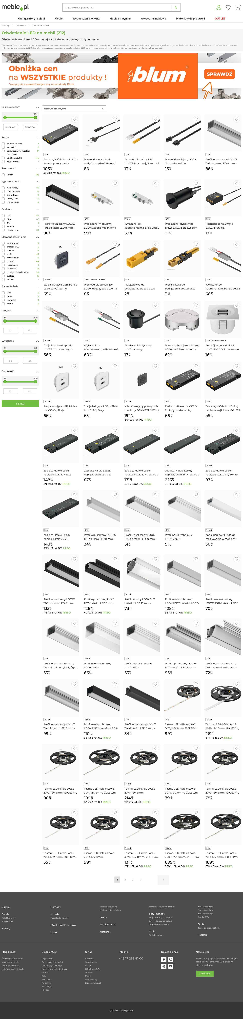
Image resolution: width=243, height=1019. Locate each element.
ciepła (23, 296)
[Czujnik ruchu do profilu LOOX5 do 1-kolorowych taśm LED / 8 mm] (60, 319)
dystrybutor (23, 243)
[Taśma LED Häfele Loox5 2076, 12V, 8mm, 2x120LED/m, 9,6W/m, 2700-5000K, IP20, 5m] (141, 762)
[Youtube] (170, 966)
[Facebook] (163, 959)
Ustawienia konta (10, 965)
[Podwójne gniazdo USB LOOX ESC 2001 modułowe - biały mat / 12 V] (222, 319)
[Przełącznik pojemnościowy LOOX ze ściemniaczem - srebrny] (182, 319)
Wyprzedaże (23, 161)
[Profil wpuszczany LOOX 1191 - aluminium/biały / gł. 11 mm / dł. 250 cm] (60, 637)
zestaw (23, 279)
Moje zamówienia (10, 962)
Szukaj (176, 7)
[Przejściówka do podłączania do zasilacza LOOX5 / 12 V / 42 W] (182, 258)
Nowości (23, 147)
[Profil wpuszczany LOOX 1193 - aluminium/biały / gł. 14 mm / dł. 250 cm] (222, 637)
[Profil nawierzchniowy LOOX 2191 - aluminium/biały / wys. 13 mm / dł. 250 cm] (141, 637)
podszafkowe (23, 191)
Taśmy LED (23, 198)
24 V (23, 219)
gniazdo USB (23, 246)
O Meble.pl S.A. (92, 969)
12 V (23, 215)
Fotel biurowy (9, 918)
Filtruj (20, 404)
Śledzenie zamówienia (12, 958)
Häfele (23, 174)
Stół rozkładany (205, 906)
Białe (23, 292)
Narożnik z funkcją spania (161, 906)
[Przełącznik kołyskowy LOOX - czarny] (141, 319)
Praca (88, 965)
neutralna (23, 300)
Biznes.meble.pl (93, 983)
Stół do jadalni (156, 935)
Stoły (152, 931)
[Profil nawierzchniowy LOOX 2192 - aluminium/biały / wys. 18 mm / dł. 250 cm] (101, 637)
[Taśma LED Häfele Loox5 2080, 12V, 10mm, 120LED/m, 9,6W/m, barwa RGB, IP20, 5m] (182, 826)
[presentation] (6, 76)
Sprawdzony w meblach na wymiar (23, 152)
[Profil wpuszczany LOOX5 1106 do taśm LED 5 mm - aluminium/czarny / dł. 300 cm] (60, 572)
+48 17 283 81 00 (131, 958)
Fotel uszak (7, 921)
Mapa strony (91, 979)
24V (23, 223)
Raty (44, 976)
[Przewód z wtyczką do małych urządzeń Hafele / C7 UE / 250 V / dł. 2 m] (101, 133)
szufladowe (23, 195)
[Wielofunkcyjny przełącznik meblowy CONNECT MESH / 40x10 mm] (141, 380)
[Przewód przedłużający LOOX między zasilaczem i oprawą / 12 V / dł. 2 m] (101, 258)
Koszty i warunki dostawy (54, 969)
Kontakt (89, 958)
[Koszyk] (238, 7)
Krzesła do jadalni (59, 918)
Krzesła (55, 914)
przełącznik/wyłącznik (23, 272)
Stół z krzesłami (205, 910)
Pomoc (45, 972)
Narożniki (105, 931)
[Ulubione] (228, 7)
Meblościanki (108, 924)
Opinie (88, 972)
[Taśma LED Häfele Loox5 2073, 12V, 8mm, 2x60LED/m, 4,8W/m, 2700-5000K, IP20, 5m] (101, 826)
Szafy (201, 924)
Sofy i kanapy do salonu (160, 917)
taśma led (23, 268)
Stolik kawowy (205, 913)
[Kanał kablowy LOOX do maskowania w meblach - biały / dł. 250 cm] (222, 508)
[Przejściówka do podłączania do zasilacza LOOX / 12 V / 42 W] (141, 258)
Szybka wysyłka (23, 158)
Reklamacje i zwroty (52, 965)
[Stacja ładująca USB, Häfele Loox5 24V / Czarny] (60, 258)
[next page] (163, 880)
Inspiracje (46, 986)
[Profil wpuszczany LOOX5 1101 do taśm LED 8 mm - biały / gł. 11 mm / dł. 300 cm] (101, 508)
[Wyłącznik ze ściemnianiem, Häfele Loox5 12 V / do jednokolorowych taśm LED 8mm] (222, 258)
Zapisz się (204, 973)
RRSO (66, 172)
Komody (56, 906)
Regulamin (47, 958)
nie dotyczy (23, 187)
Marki (88, 976)
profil (23, 254)
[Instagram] (170, 959)
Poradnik (46, 983)
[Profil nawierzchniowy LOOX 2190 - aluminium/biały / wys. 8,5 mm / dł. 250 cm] (182, 508)
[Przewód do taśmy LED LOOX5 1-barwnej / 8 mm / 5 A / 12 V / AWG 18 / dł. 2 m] (141, 133)
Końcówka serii (23, 143)
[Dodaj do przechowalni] (75, 119)
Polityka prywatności (52, 962)
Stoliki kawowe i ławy (63, 924)
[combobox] (74, 108)
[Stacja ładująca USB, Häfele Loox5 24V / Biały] (60, 380)
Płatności (46, 979)
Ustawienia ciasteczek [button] (12, 969)
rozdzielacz (23, 265)
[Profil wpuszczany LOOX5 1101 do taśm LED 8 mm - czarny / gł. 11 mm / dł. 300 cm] (141, 698)
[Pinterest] (163, 966)
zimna (23, 303)
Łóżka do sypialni (108, 906)
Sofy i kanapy (157, 913)
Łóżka (54, 932)
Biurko (6, 906)
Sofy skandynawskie (159, 924)
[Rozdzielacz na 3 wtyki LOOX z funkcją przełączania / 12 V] (222, 197)
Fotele (5, 914)
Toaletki (202, 934)
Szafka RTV (203, 917)
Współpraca (91, 962)
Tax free (45, 990)
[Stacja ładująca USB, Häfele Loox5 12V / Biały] (101, 380)
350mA (23, 226)
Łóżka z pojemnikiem (110, 910)
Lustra (103, 917)
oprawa (23, 250)
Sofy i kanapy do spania (160, 921)
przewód (23, 261)
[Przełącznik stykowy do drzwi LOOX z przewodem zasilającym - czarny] (182, 197)
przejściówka (23, 257)
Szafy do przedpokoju (209, 928)
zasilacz (23, 276)
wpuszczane (23, 202)
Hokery (6, 928)
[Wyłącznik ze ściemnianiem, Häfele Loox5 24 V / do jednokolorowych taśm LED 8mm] (101, 319)
